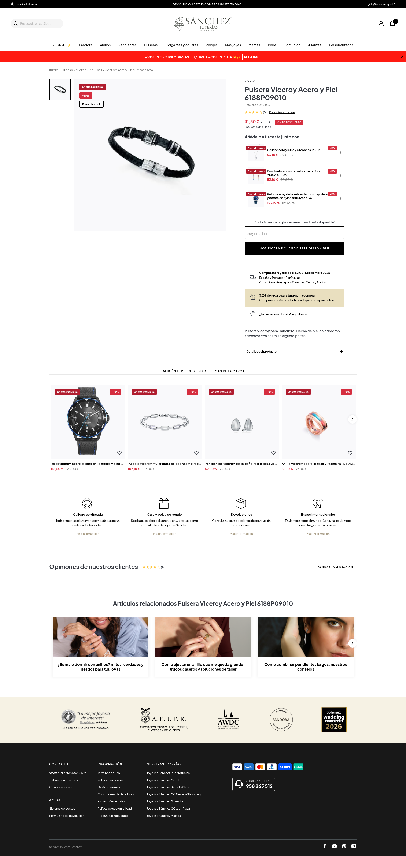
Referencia (251, 104)
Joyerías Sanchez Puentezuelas (168, 773)
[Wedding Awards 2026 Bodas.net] (334, 719)
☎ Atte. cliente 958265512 (67, 773)
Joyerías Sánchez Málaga (164, 815)
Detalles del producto (295, 351)
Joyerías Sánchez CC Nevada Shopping (174, 794)
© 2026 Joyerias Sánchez (65, 847)
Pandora (85, 45)
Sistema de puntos (62, 808)
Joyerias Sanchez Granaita (165, 801)
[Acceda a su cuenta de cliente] (381, 23)
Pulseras (151, 45)
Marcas (254, 45)
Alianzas (314, 45)
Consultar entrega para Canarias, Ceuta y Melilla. (292, 282)
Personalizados (341, 45)
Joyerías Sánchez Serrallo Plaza (168, 787)
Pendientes (127, 45)
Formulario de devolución (66, 815)
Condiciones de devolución (116, 794)
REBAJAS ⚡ (61, 45)
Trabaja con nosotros (63, 780)
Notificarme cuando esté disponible (294, 248)
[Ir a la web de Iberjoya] (164, 719)
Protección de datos (111, 801)
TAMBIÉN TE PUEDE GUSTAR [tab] (183, 371)
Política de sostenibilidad (114, 808)
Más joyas (233, 45)
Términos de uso (108, 773)
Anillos (105, 45)
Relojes (212, 45)
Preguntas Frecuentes (112, 815)
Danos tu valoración (282, 112)
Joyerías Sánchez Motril (163, 780)
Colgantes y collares (181, 45)
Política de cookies (110, 780)
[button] (119, 453)
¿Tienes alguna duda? (283, 314)
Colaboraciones (60, 787)
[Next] (352, 419)
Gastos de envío (108, 787)
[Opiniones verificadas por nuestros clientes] (85, 719)
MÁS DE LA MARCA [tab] (229, 371)
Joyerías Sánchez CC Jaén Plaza (168, 808)
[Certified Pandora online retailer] (281, 719)
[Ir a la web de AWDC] (228, 719)
